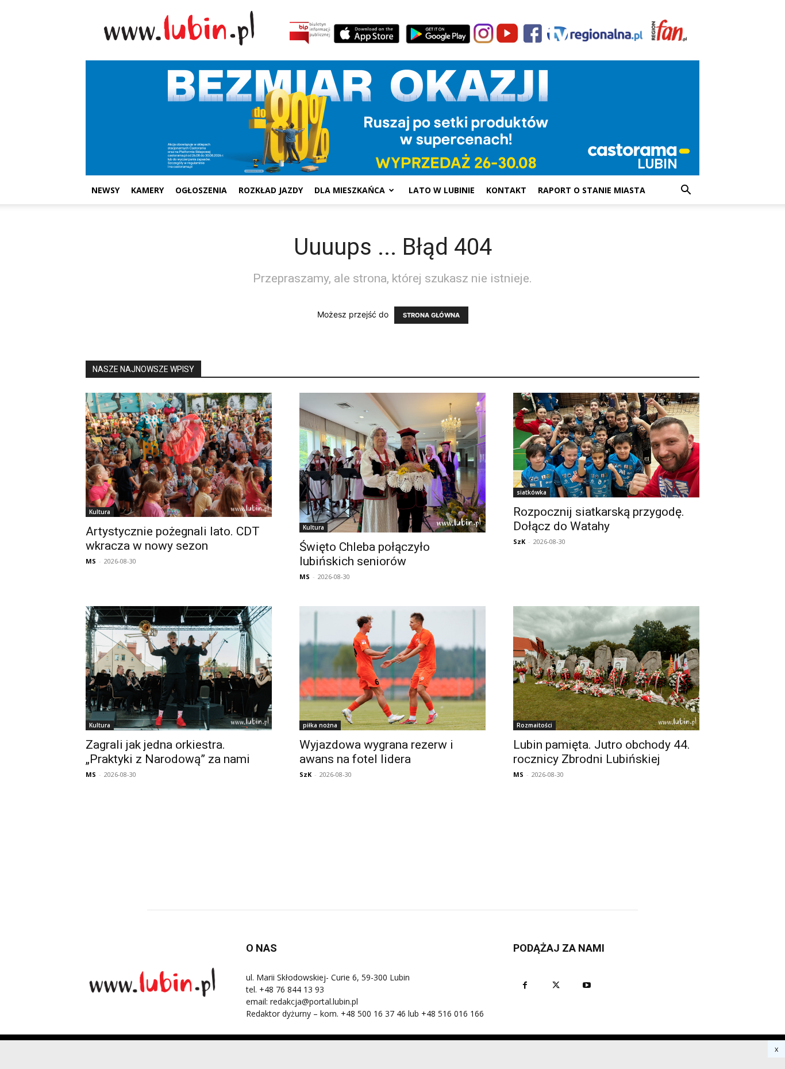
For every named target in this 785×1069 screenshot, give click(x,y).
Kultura (99, 512)
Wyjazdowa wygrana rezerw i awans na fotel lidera (376, 752)
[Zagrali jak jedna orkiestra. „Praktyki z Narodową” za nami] (179, 668)
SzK (519, 541)
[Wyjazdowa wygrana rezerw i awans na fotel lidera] (392, 668)
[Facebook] (524, 985)
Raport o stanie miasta (591, 190)
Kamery (147, 190)
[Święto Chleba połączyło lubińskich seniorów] (392, 462)
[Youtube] (586, 985)
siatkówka (532, 492)
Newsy (105, 190)
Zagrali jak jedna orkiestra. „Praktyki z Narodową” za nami (168, 752)
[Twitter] (555, 985)
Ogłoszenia (201, 190)
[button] (685, 191)
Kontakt (506, 190)
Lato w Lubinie (442, 190)
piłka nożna (320, 725)
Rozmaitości (534, 725)
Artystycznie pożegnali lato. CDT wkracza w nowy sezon (173, 538)
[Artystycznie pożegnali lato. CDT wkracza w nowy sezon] (179, 455)
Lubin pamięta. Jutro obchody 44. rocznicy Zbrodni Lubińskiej (601, 752)
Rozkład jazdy (270, 190)
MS (91, 561)
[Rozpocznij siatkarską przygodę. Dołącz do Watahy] (606, 445)
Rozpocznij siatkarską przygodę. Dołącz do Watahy (598, 519)
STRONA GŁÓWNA (431, 315)
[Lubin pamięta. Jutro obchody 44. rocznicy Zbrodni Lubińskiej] (606, 668)
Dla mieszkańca (349, 190)
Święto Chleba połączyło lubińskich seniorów (364, 554)
